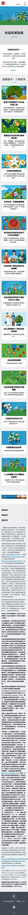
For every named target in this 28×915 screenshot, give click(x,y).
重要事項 (5, 510)
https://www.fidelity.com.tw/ (11, 554)
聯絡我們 (5, 515)
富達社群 (5, 520)
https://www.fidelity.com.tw (11, 773)
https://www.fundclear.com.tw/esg (13, 865)
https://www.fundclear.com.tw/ (12, 561)
